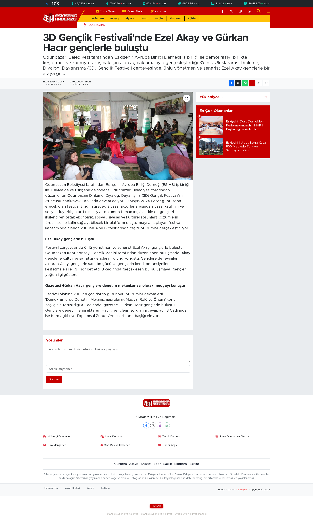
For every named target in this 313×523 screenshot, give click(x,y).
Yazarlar (160, 11)
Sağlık (159, 18)
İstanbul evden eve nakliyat (122, 513)
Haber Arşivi (170, 445)
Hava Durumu (113, 436)
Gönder (54, 379)
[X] (153, 425)
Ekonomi (175, 18)
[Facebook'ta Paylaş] (231, 83)
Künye (90, 488)
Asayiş (114, 18)
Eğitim (192, 18)
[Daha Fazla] (252, 83)
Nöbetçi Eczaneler (59, 436)
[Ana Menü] (267, 11)
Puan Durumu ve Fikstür (234, 436)
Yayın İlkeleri (72, 488)
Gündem (98, 18)
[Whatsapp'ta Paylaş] (245, 83)
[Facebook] (146, 425)
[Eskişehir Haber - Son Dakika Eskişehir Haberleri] (60, 17)
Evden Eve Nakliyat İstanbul (190, 513)
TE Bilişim (241, 490)
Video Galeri (135, 11)
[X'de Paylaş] (238, 83)
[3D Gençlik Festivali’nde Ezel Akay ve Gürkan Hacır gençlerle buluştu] (118, 136)
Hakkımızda (51, 488)
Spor (145, 18)
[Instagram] (160, 425)
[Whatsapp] (167, 425)
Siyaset (130, 18)
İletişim (105, 488)
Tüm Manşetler (56, 445)
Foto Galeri (108, 11)
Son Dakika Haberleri (117, 445)
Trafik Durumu (171, 436)
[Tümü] (265, 97)
